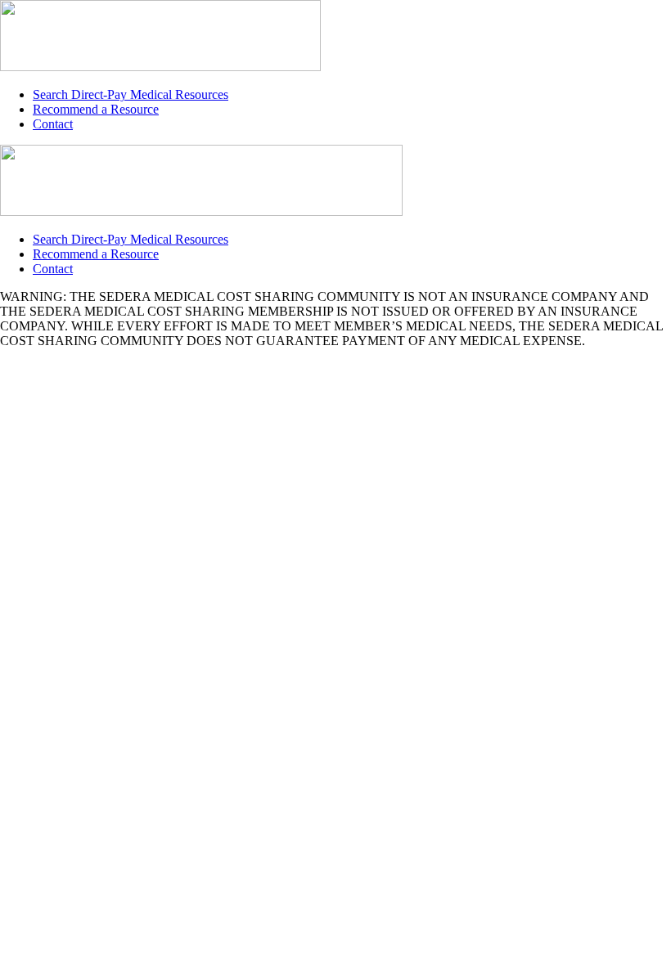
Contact (53, 124)
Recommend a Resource (96, 109)
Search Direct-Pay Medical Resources (130, 94)
